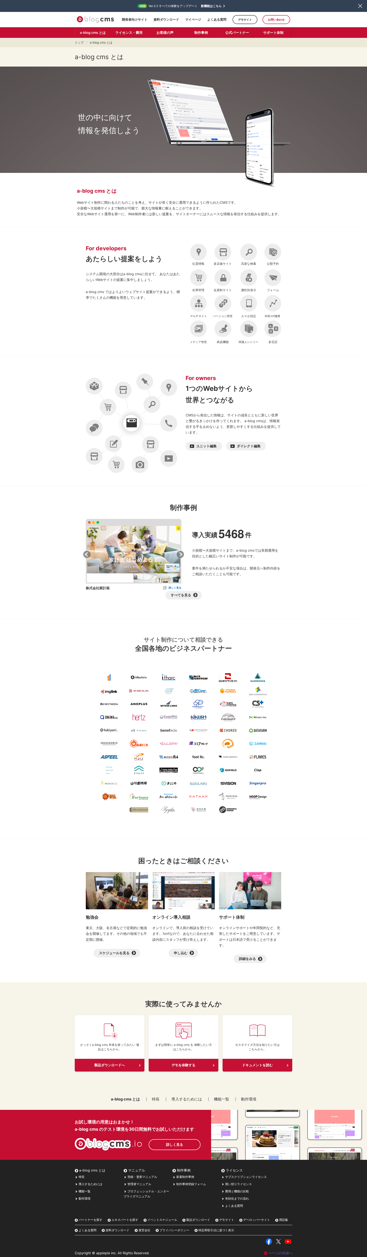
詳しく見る (175, 587)
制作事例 (201, 32)
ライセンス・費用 (129, 32)
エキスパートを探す (124, 1219)
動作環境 (248, 1099)
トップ (79, 42)
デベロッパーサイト (256, 1219)
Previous (87, 555)
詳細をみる (247, 959)
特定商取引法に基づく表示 (216, 1230)
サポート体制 (273, 32)
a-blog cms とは (93, 32)
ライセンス (234, 1170)
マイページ (193, 19)
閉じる (360, 6)
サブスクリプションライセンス (245, 1177)
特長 (156, 1099)
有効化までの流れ (236, 1198)
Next (180, 555)
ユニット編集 (206, 446)
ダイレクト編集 (249, 446)
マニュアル (136, 1170)
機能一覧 (221, 1099)
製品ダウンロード (197, 1219)
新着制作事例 (184, 1177)
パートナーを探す (90, 1219)
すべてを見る (181, 595)
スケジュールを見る (114, 953)
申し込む (181, 953)
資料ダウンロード (166, 19)
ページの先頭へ (280, 1253)
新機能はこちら (211, 5)
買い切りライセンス (238, 1184)
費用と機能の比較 (236, 1191)
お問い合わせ (276, 19)
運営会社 (144, 1230)
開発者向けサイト (134, 19)
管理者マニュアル (139, 1184)
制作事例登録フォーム (190, 1184)
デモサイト (245, 19)
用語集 (283, 1219)
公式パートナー (237, 32)
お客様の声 (165, 32)
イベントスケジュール (162, 1219)
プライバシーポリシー (174, 1230)
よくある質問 (216, 19)
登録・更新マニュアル (142, 1177)
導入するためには (186, 1099)
